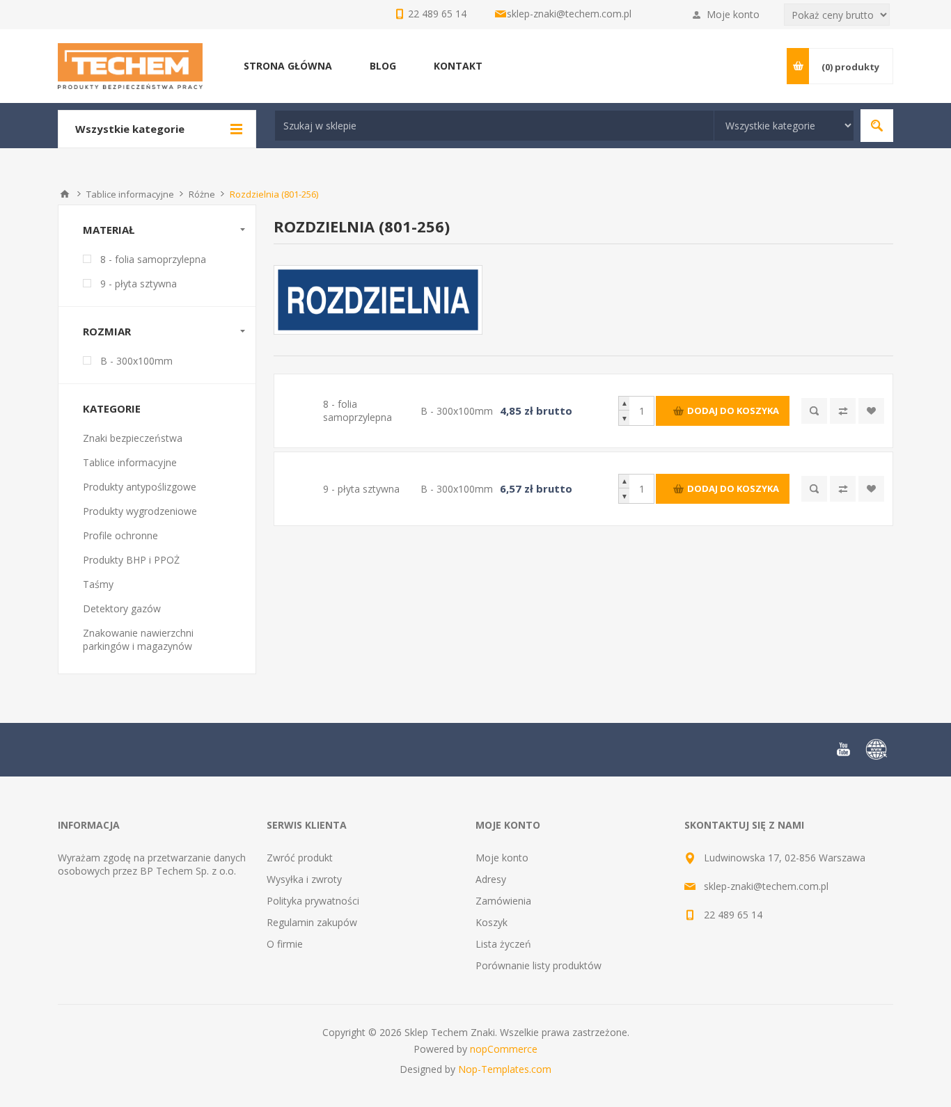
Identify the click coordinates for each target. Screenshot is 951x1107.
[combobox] (494, 126)
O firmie (285, 943)
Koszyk (491, 922)
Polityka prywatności (313, 900)
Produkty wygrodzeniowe (140, 511)
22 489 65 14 (733, 914)
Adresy (490, 879)
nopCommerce (503, 1049)
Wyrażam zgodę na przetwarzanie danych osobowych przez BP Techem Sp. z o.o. (152, 864)
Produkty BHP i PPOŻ (131, 559)
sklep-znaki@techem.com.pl (569, 13)
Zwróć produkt (300, 857)
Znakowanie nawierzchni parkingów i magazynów (138, 639)
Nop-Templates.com (504, 1069)
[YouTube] (843, 749)
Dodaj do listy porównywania (843, 411)
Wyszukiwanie (876, 125)
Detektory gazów (122, 608)
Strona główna (65, 194)
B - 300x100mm (136, 360)
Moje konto (733, 14)
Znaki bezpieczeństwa (132, 438)
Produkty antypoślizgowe (139, 486)
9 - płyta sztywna (138, 283)
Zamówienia (503, 900)
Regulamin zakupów (312, 922)
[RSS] (876, 749)
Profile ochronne (120, 535)
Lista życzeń (503, 943)
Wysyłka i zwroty (304, 879)
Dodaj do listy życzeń (871, 411)
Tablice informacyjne (130, 462)
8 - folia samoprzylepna (153, 259)
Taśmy (98, 584)
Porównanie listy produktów (538, 965)
